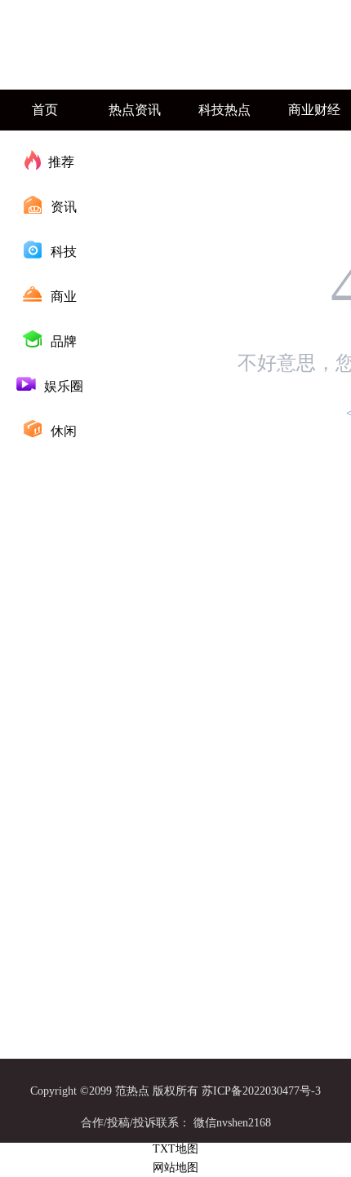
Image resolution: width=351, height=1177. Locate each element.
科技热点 (224, 110)
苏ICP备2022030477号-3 (261, 1091)
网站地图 (175, 1168)
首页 (45, 110)
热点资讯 (135, 110)
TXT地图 (175, 1149)
